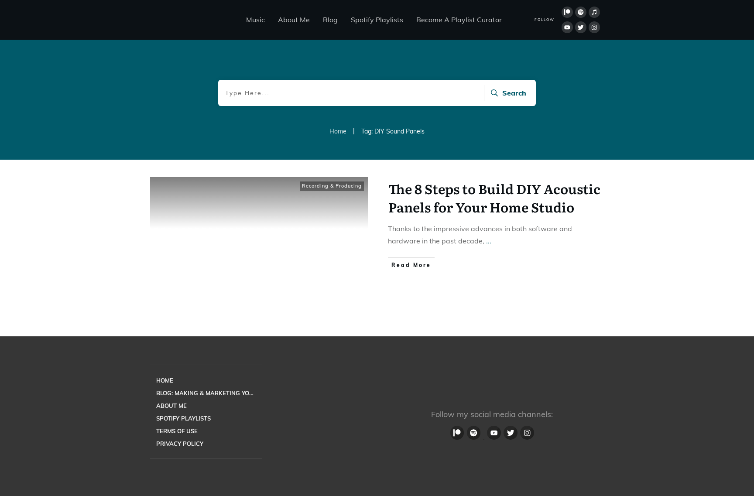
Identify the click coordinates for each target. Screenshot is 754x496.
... (488, 240)
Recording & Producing (332, 186)
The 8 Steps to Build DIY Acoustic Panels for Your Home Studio (494, 197)
